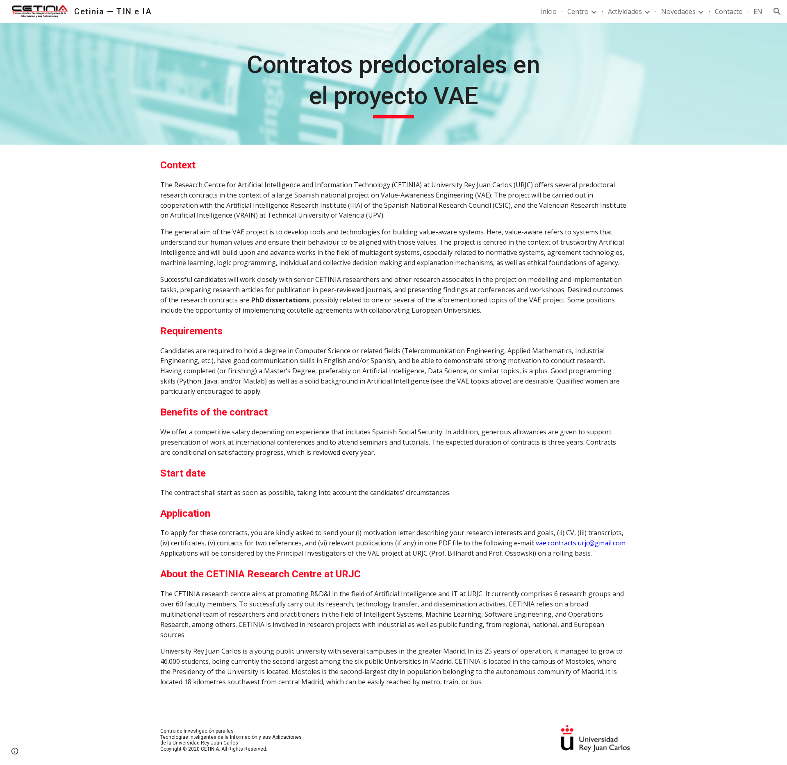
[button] (777, 11)
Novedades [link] (678, 11)
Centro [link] (578, 11)
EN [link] (757, 11)
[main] (393, 84)
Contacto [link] (729, 11)
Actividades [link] (625, 11)
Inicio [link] (548, 11)
